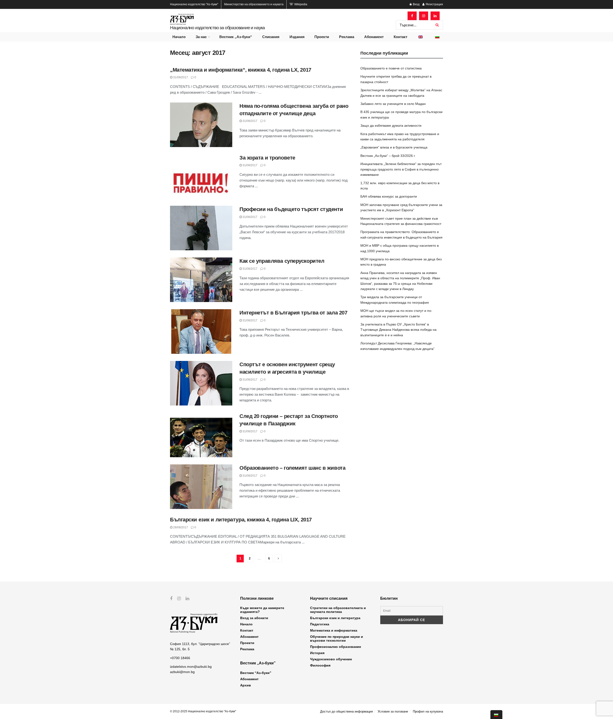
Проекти (321, 37)
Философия (320, 665)
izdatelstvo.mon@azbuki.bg (191, 666)
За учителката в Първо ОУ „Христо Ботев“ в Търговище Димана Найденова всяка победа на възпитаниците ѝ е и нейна (398, 329)
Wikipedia (300, 4)
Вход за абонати (254, 618)
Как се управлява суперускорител (281, 261)
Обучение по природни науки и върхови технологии (336, 638)
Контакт (400, 37)
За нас (201, 37)
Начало (179, 37)
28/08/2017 (180, 527)
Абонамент (374, 37)
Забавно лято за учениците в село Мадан (393, 104)
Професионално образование (335, 647)
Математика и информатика (333, 630)
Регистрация (434, 4)
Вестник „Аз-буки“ (235, 37)
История (317, 653)
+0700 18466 (180, 658)
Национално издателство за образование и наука (217, 27)
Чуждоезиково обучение (331, 659)
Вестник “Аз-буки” (255, 673)
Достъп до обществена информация (346, 711)
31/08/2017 (180, 77)
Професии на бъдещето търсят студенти (291, 209)
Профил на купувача (428, 711)
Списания (270, 37)
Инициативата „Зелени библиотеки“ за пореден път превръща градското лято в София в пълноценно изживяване (401, 169)
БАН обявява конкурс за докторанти (388, 196)
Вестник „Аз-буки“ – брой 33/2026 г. (387, 156)
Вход (416, 4)
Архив (245, 685)
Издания (297, 37)
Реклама (346, 37)
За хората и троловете (267, 158)
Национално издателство (194, 4)
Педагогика (319, 624)
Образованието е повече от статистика (391, 68)
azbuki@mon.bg (182, 672)
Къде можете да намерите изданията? (262, 610)
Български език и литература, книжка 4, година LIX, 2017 (241, 520)
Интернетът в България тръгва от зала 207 (293, 313)
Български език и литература (335, 618)
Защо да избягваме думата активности (390, 125)
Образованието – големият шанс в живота (292, 468)
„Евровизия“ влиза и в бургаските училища (393, 147)
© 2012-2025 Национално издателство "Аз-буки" (203, 711)
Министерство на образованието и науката (254, 4)
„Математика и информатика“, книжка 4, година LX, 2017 (240, 70)
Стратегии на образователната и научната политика (338, 610)
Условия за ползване (393, 711)
